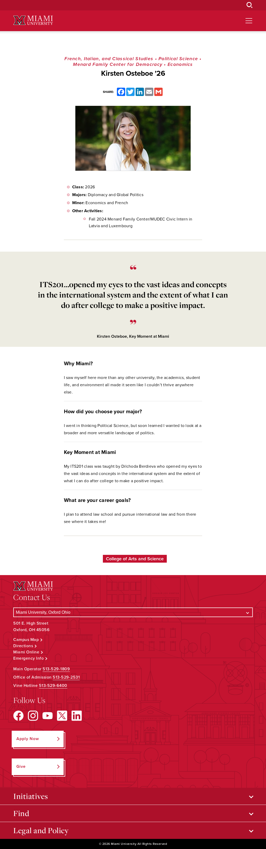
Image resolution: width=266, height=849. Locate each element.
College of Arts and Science (135, 559)
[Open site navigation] (249, 21)
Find (21, 813)
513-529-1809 (56, 669)
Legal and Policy (41, 830)
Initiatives (30, 796)
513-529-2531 (66, 677)
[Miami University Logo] (33, 20)
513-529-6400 (53, 685)
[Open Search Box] (250, 5)
